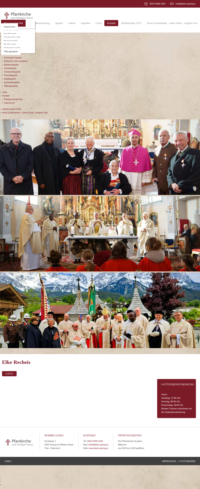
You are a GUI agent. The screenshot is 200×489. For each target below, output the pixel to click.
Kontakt (111, 23)
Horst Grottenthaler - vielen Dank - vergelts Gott (172, 23)
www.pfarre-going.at (98, 448)
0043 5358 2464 (157, 4)
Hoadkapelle (10, 68)
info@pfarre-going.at (185, 4)
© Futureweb (187, 461)
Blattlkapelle (10, 79)
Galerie (72, 23)
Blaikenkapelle (11, 65)
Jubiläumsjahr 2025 (131, 23)
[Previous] (9, 237)
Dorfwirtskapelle (12, 82)
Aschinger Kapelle (13, 57)
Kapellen (85, 23)
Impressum (9, 26)
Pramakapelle (11, 75)
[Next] (191, 237)
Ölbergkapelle (11, 51)
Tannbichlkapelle (12, 72)
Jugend (59, 23)
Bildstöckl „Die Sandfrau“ (16, 61)
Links (99, 23)
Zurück (9, 374)
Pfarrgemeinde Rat (13, 99)
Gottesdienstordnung (39, 23)
